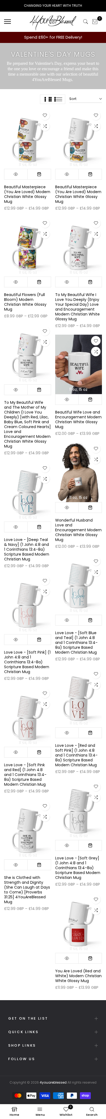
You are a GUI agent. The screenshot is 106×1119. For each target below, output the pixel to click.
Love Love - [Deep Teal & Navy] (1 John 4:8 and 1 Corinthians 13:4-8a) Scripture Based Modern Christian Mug (26, 549)
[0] (95, 22)
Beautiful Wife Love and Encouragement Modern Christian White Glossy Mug (78, 419)
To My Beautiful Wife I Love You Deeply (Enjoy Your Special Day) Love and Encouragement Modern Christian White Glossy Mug (77, 307)
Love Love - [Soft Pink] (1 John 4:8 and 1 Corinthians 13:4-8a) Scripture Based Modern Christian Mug (27, 662)
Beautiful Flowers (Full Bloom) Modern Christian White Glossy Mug (25, 302)
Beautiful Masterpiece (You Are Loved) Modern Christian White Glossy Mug (27, 194)
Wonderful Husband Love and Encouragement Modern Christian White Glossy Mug (78, 530)
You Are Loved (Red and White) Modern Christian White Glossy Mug (78, 975)
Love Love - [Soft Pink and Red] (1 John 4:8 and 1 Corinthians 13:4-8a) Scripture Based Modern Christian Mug (25, 774)
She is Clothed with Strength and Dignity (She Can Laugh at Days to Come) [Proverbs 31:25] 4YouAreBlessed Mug (27, 890)
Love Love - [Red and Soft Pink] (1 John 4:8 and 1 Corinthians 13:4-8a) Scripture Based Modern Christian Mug (76, 755)
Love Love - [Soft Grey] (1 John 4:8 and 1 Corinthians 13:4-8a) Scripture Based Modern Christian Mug (77, 867)
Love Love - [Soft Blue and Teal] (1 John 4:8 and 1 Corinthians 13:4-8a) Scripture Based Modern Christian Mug (76, 642)
